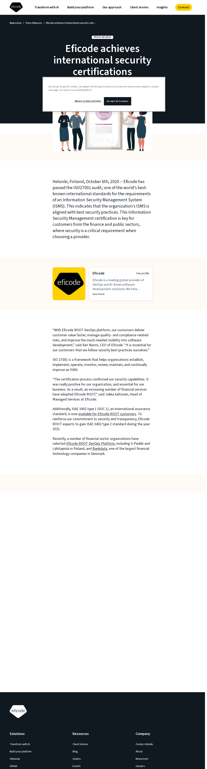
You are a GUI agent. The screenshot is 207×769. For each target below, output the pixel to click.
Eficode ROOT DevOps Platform (90, 443)
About (139, 752)
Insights (162, 7)
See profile (142, 273)
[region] (103, 94)
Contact (183, 7)
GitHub (13, 766)
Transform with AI (46, 7)
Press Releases (34, 23)
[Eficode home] (17, 7)
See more (99, 294)
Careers (140, 766)
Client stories (139, 7)
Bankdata (100, 448)
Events (76, 766)
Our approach (111, 7)
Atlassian (15, 759)
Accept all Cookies (117, 101)
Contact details (144, 744)
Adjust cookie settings (88, 101)
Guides (77, 759)
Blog (75, 752)
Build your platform (80, 7)
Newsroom (16, 23)
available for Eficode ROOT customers (107, 414)
